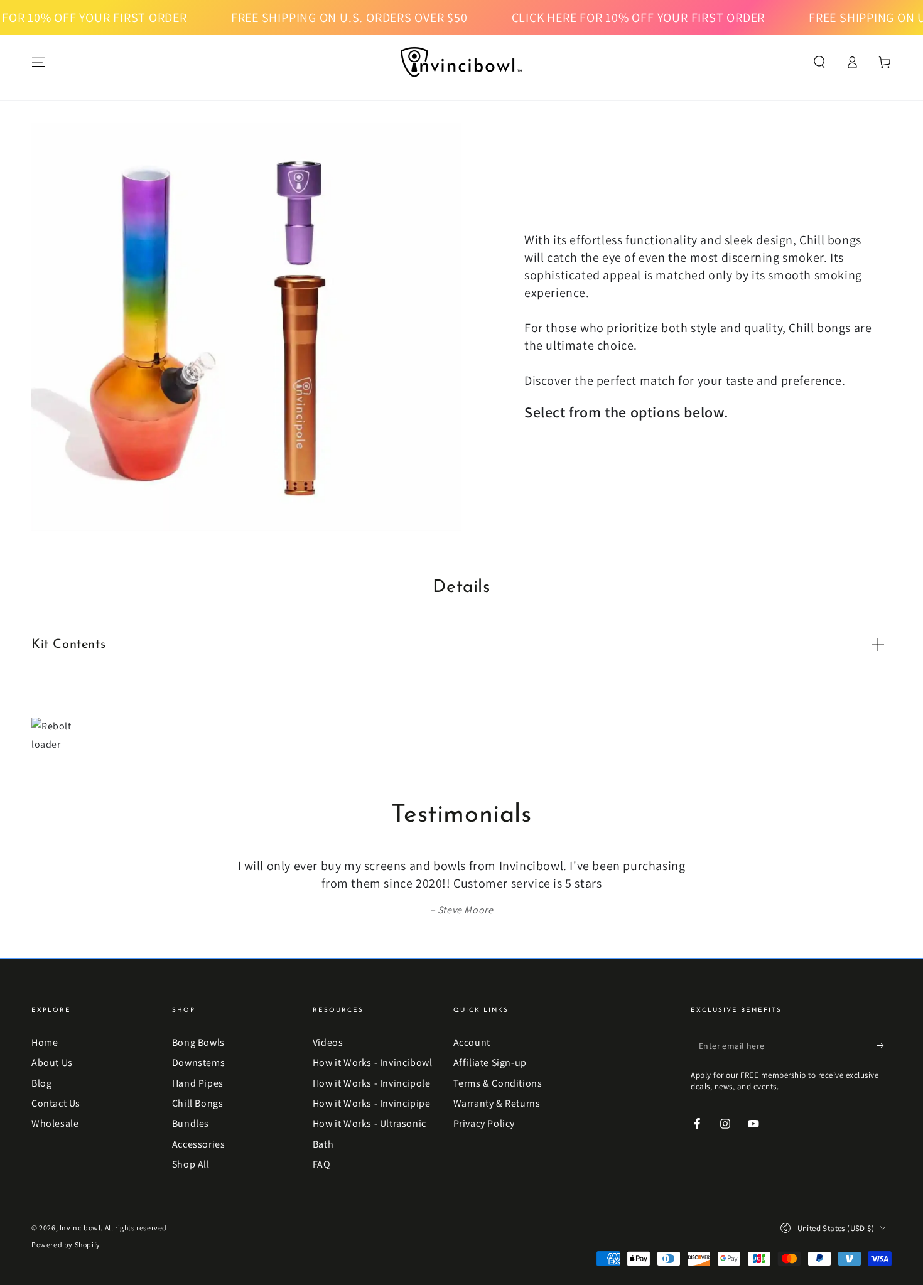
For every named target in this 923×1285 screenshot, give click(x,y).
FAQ (322, 1164)
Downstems (198, 1062)
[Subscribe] (884, 1046)
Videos (328, 1042)
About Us (52, 1062)
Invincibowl (80, 1227)
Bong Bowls (198, 1042)
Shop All (191, 1164)
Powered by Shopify (65, 1244)
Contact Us (55, 1103)
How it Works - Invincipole (372, 1083)
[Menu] (38, 62)
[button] (819, 62)
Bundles (190, 1123)
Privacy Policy (484, 1123)
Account (471, 1042)
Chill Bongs (198, 1103)
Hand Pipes (198, 1083)
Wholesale (54, 1123)
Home (44, 1042)
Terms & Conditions (497, 1083)
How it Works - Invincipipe (372, 1103)
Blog (41, 1083)
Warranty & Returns (497, 1103)
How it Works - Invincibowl (373, 1062)
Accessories (198, 1144)
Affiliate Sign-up (490, 1062)
